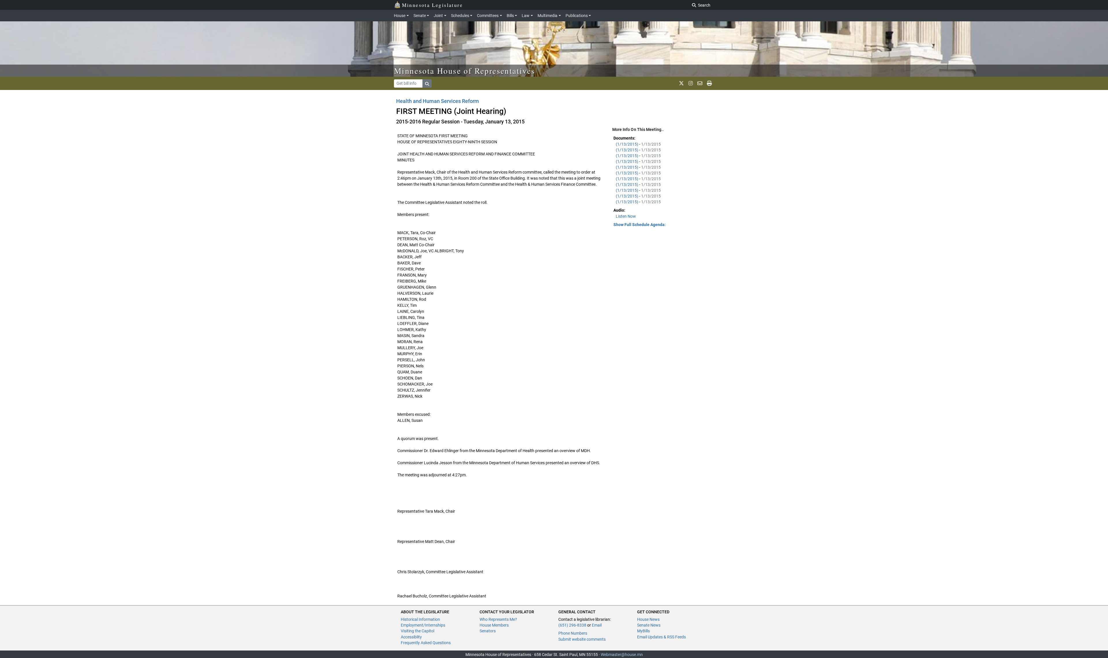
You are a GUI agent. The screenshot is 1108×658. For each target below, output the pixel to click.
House (399, 15)
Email (597, 625)
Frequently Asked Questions (426, 642)
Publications (577, 15)
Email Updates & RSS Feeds (661, 637)
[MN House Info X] (681, 83)
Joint (438, 15)
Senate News (648, 625)
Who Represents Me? (498, 619)
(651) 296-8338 (572, 625)
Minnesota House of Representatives (464, 70)
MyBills (643, 631)
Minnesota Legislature (432, 4)
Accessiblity (411, 637)
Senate (419, 15)
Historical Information (420, 619)
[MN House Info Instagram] (690, 83)
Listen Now (626, 216)
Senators (488, 631)
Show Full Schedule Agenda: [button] (639, 224)
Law (525, 15)
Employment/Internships (423, 625)
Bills (510, 15)
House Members (494, 625)
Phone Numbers (572, 633)
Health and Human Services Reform (437, 101)
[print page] (709, 83)
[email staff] (700, 83)
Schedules (460, 15)
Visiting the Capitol (417, 631)
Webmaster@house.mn (622, 654)
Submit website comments (582, 639)
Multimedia (547, 15)
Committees (488, 15)
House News (648, 619)
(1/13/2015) (627, 144)
